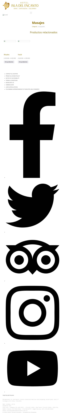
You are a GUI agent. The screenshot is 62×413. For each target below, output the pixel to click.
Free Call (5, 407)
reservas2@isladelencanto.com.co (17, 410)
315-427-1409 (30, 407)
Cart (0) (6, 15)
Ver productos (9, 62)
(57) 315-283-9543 (47, 409)
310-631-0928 (47, 407)
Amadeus (33, 412)
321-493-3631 (19, 407)
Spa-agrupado (41, 26)
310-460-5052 (16, 409)
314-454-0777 (27, 409)
